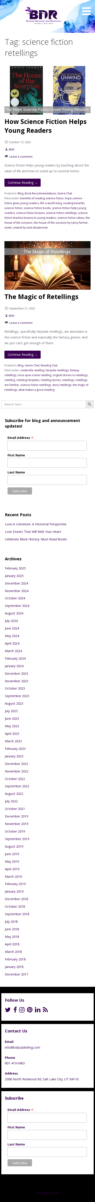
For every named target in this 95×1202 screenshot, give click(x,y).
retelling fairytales (27, 380)
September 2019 (17, 839)
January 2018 (14, 967)
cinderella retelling (32, 370)
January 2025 (14, 576)
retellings (68, 380)
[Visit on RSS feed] (45, 1011)
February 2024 (15, 658)
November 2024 (16, 591)
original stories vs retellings (70, 375)
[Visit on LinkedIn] (37, 1011)
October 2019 (15, 831)
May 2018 (12, 936)
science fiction (13, 208)
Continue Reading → (23, 182)
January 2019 (14, 891)
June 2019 (12, 854)
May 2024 (12, 636)
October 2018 (15, 906)
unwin (8, 227)
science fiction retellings (61, 213)
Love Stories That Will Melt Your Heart (33, 532)
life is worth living (51, 203)
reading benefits (73, 203)
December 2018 (16, 899)
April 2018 (12, 944)
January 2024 (14, 666)
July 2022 (11, 801)
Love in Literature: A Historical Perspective (35, 524)
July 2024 (11, 621)
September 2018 (17, 914)
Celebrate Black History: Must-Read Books (36, 539)
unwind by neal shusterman (30, 227)
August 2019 (14, 846)
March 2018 (13, 952)
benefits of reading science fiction (42, 198)
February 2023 (15, 749)
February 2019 (15, 884)
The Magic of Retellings (41, 296)
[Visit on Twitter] (8, 1011)
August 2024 (14, 613)
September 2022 (17, 786)
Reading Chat (49, 365)
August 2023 (14, 703)
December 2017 (16, 974)
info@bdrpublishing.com (22, 1047)
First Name (16, 455)
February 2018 (15, 959)
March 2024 (13, 651)
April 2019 (12, 869)
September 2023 (17, 696)
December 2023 (16, 673)
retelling (9, 380)
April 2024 (12, 643)
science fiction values (70, 218)
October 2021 (15, 809)
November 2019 (16, 824)
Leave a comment (21, 156)
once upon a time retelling (34, 375)
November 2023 (16, 681)
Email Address (21, 437)
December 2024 (16, 583)
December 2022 (16, 764)
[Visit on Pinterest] (29, 1011)
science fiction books (37, 208)
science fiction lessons (30, 213)
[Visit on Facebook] (15, 1011)
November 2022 (16, 771)
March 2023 (13, 741)
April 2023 (12, 733)
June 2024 (12, 628)
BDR (11, 149)
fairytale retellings (57, 370)
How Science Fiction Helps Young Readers (45, 126)
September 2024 (17, 606)
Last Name (16, 472)
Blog (20, 193)
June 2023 (12, 718)
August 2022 (14, 794)
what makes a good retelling (37, 390)
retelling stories (51, 380)
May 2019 (12, 861)
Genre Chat (64, 193)
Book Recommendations (40, 193)
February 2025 (15, 568)
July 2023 (11, 711)
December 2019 (16, 816)
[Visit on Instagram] (22, 1011)
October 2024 (15, 598)
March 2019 (13, 876)
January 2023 (14, 756)
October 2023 (15, 688)
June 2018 (12, 929)
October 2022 (15, 779)
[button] (88, 8)
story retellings (61, 385)
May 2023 (12, 726)
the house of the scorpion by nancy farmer (61, 223)
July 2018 (11, 921)
